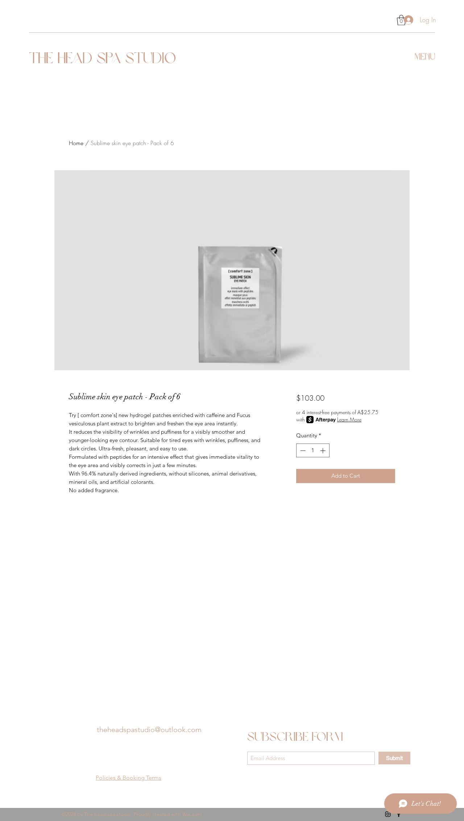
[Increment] (323, 450)
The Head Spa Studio (102, 59)
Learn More (349, 419)
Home (76, 143)
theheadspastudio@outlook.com (149, 729)
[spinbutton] (313, 450)
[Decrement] (302, 450)
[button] (425, 55)
